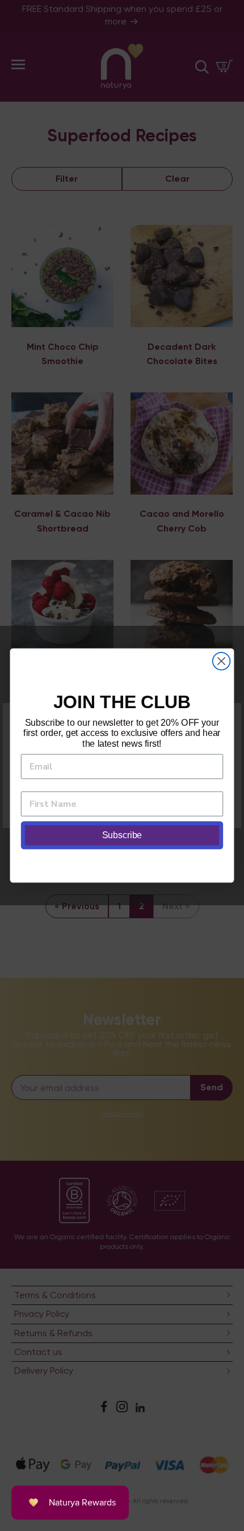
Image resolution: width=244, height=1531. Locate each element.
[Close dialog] (221, 661)
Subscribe (122, 835)
